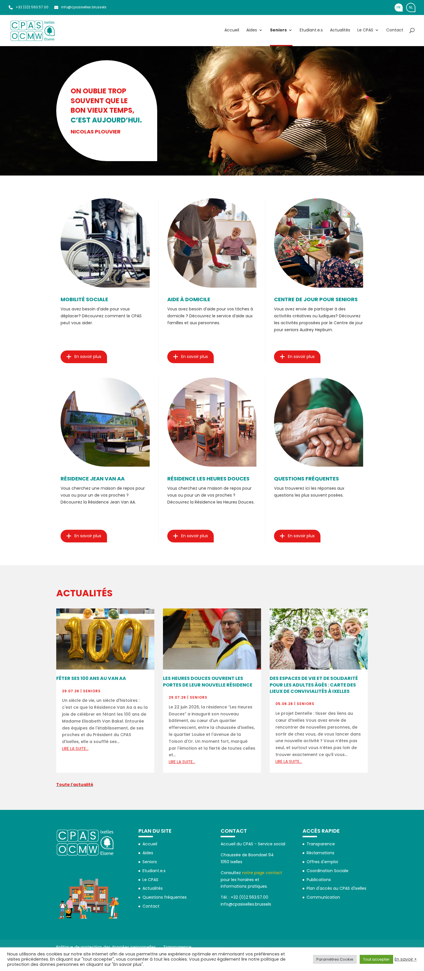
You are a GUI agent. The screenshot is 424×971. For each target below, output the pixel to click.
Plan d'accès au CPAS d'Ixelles (336, 888)
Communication (323, 897)
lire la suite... (75, 748)
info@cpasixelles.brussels (83, 7)
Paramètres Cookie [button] (334, 959)
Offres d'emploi (322, 862)
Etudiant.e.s (311, 30)
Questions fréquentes (164, 897)
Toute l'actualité (74, 784)
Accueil (231, 30)
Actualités (340, 30)
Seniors (278, 30)
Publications (319, 880)
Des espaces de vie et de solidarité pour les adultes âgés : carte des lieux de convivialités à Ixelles (314, 685)
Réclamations (320, 853)
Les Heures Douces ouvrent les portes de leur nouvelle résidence (207, 681)
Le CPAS (365, 30)
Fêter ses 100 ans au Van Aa (91, 678)
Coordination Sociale (327, 871)
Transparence (321, 844)
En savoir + (406, 959)
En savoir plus (87, 356)
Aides (251, 30)
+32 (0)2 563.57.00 (32, 7)
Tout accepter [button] (376, 959)
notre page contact (262, 873)
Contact (394, 30)
